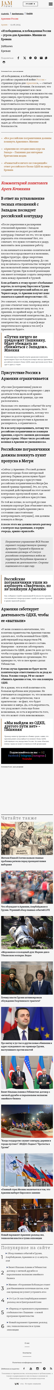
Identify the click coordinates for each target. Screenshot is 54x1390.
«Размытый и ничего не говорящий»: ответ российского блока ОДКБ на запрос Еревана (28, 167)
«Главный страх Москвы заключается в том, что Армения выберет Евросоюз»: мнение (25, 1191)
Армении (31, 83)
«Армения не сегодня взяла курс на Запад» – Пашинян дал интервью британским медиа (24, 152)
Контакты (27, 1353)
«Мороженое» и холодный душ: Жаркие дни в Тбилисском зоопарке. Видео (25, 954)
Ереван (6, 51)
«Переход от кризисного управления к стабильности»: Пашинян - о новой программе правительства (27, 1312)
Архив (5, 24)
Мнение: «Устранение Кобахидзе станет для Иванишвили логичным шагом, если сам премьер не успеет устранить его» (28, 1288)
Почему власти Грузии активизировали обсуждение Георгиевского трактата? (21, 999)
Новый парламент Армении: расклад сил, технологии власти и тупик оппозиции (22, 1237)
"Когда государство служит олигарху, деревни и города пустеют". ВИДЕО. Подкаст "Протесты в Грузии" (26, 1144)
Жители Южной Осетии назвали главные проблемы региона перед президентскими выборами (23, 861)
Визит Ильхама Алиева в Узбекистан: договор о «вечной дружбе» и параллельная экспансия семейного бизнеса (25, 1095)
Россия (40, 79)
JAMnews (7, 46)
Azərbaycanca (18, 14)
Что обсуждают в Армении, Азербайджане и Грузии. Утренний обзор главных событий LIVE (25, 908)
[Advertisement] (27, 791)
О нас (27, 1343)
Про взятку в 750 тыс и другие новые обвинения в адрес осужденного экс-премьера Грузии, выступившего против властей (26, 1046)
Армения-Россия (9, 19)
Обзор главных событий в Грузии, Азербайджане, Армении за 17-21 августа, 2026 (27, 1257)
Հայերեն (5, 14)
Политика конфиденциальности (27, 1363)
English (29, 14)
